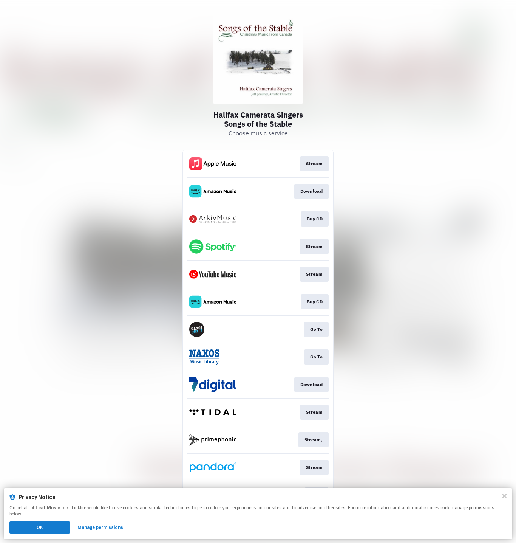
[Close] (504, 496)
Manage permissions (100, 527)
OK (40, 527)
